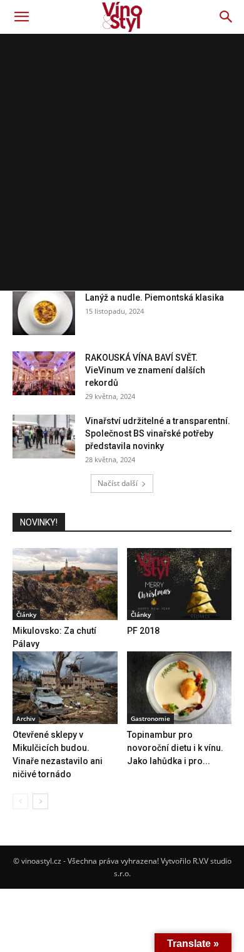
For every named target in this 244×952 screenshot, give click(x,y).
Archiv (25, 718)
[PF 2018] (179, 584)
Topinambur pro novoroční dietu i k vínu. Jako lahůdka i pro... (175, 748)
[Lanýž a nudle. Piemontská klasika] (44, 313)
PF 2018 (143, 631)
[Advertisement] (122, 162)
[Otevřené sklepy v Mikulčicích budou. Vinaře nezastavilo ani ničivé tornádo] (65, 687)
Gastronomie (150, 718)
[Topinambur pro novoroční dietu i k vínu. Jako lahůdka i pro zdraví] (179, 687)
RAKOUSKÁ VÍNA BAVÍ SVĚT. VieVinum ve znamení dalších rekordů (145, 370)
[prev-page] (20, 801)
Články (26, 614)
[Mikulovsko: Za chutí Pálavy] (65, 584)
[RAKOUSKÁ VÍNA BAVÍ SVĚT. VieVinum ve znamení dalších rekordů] (44, 373)
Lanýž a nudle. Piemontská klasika (154, 297)
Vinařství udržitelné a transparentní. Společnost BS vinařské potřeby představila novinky (157, 433)
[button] (21, 17)
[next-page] (40, 801)
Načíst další (118, 483)
